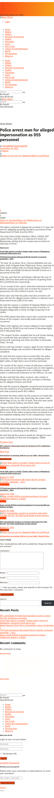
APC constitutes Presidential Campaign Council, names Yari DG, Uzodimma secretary (25, 617)
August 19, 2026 (7, 511)
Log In (3, 787)
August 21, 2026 (7, 477)
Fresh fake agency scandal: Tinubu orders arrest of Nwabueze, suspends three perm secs (24, 621)
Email (3, 577)
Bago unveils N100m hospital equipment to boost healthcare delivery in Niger (22, 636)
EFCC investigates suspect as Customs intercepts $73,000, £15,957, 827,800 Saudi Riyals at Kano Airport (23, 523)
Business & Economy (14, 37)
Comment (5, 551)
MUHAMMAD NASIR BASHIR (15, 146)
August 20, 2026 (7, 494)
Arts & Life (10, 46)
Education (9, 41)
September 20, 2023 (9, 148)
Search (3, 599)
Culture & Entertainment (16, 49)
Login (7, 22)
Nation (8, 32)
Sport (7, 44)
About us (9, 8)
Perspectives (11, 53)
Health (8, 39)
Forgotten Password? (9, 763)
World (7, 51)
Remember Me (10, 753)
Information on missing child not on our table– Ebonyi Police (24, 536)
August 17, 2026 (7, 527)
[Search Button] (24, 92)
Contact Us (10, 5)
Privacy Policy (11, 10)
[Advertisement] (20, 119)
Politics (8, 34)
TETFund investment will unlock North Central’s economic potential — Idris (27, 673)
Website (3, 582)
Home (7, 3)
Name (3, 573)
